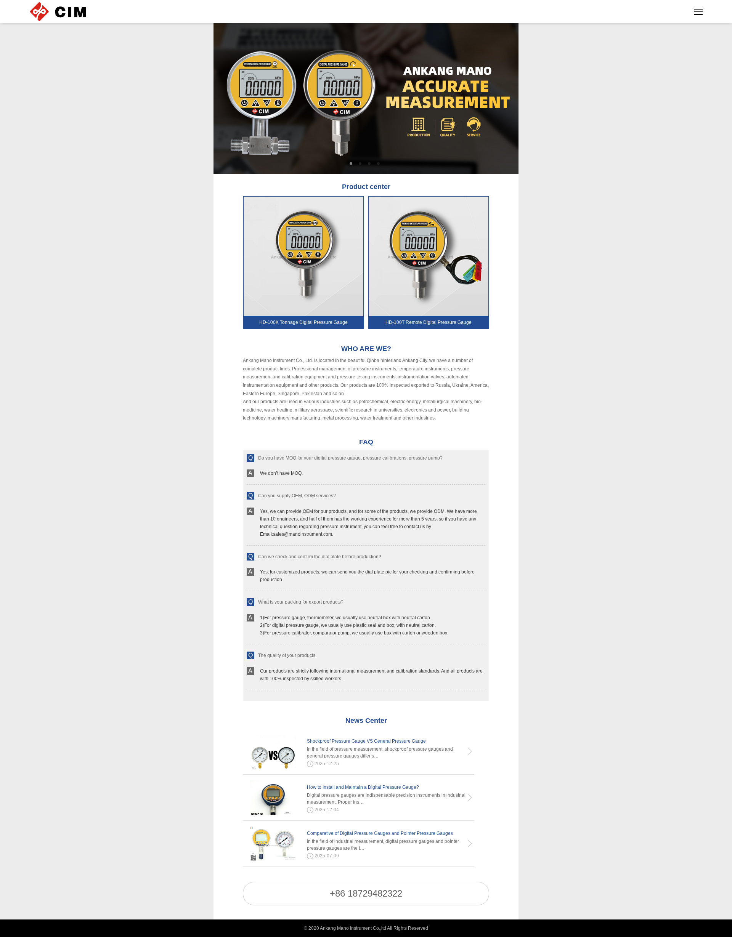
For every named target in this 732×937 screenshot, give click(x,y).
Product (366, 187)
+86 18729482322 (366, 893)
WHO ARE (366, 348)
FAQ (366, 442)
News (366, 720)
